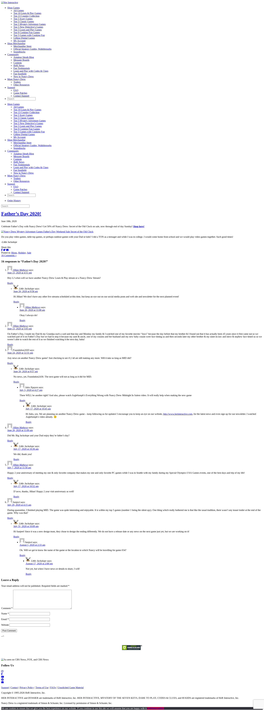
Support (11, 87)
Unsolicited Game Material (71, 687)
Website (5, 625)
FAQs (53, 687)
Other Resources (21, 84)
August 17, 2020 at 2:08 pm (39, 563)
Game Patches (20, 93)
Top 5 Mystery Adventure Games (29, 24)
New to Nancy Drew (23, 76)
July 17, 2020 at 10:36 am (25, 449)
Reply (10, 283)
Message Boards (21, 60)
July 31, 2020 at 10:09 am (25, 526)
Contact (14, 687)
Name (5, 613)
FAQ (15, 90)
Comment (7, 608)
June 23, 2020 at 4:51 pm (19, 272)
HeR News (18, 65)
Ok (148, 708)
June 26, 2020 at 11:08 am (32, 310)
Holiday (22, 252)
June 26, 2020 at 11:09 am (20, 430)
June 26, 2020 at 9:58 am (25, 291)
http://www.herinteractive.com (177, 414)
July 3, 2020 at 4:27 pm (31, 390)
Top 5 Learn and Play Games (27, 29)
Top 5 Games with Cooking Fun (29, 35)
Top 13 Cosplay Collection (26, 16)
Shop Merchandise (16, 43)
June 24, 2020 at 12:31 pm (20, 353)
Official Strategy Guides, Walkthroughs (32, 49)
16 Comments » (8, 255)
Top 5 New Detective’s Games (28, 27)
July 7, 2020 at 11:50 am (19, 467)
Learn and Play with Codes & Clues (30, 71)
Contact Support (21, 95)
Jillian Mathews (20, 270)
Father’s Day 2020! (21, 213)
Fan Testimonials (21, 68)
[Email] (7, 250)
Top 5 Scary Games (23, 18)
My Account (19, 40)
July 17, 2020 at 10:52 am (25, 486)
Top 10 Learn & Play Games (27, 13)
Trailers (17, 82)
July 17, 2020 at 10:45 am (38, 408)
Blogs (14, 252)
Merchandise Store (22, 46)
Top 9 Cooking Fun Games (26, 32)
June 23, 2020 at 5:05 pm (19, 328)
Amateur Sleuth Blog (23, 57)
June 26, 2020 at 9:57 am (25, 371)
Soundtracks (19, 51)
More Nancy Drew (16, 79)
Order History (14, 200)
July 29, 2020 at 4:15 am (19, 505)
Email (5, 619)
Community (13, 54)
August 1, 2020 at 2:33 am (32, 545)
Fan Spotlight (19, 73)
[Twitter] (4, 250)
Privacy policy (157, 708)
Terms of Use (41, 687)
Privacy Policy (27, 687)
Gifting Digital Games (24, 38)
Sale (29, 252)
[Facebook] (1, 250)
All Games (18, 10)
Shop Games (13, 7)
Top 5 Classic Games (23, 21)
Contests (17, 62)
